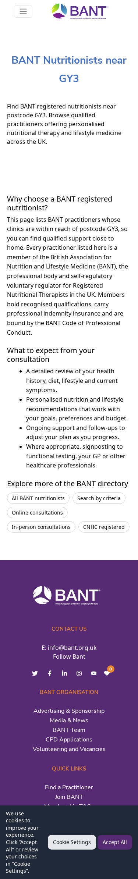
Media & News (69, 720)
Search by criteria (99, 498)
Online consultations (37, 512)
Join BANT (69, 797)
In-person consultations (41, 526)
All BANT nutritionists (38, 498)
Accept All (115, 842)
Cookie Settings (72, 842)
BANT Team (69, 730)
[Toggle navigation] (23, 11)
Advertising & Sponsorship (69, 711)
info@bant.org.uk (72, 648)
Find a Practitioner (69, 787)
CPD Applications (69, 740)
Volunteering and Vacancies (69, 749)
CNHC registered (104, 526)
